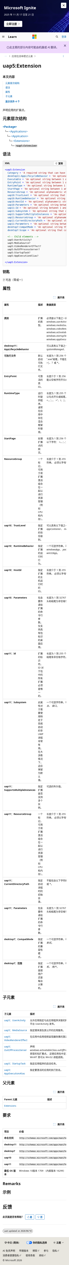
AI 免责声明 (9, 1250)
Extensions (10, 1105)
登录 (64, 36)
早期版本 (23, 1250)
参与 (46, 1250)
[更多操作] (63, 56)
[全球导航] (3, 37)
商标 (41, 1255)
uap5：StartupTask (14, 1063)
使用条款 (30, 1255)
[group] (34, 216)
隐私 (54, 1250)
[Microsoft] (34, 36)
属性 (7, 91)
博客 (34, 1250)
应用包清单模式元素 (22, 56)
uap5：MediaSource (15, 1030)
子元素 (8, 96)
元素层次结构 (12, 83)
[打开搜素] (57, 37)
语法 (7, 87)
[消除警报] (63, 5)
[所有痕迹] (6, 56)
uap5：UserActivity (14, 1020)
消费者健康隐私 (11, 1255)
